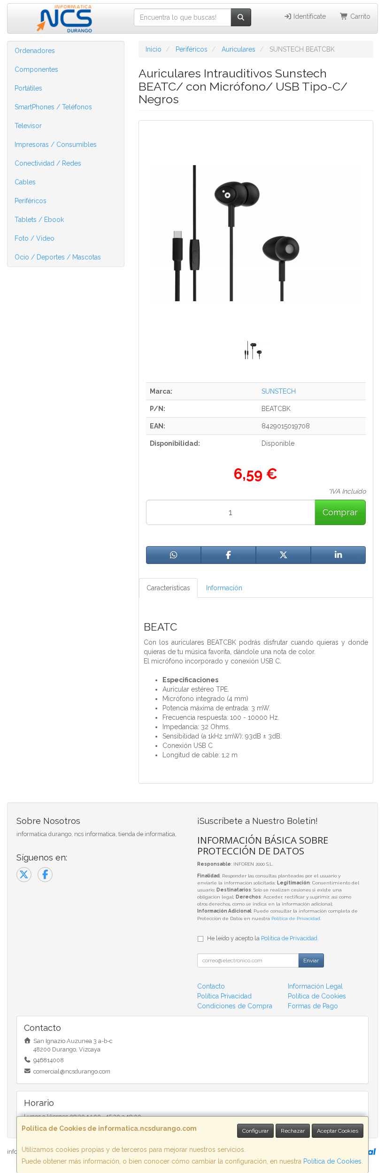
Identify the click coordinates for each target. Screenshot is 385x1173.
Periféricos (30, 201)
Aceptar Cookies (337, 1130)
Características (168, 588)
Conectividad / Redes (48, 163)
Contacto (211, 986)
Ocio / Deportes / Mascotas (58, 257)
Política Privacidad (224, 996)
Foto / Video (34, 238)
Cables (25, 182)
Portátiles (28, 88)
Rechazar (293, 1130)
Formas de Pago (313, 1006)
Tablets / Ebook (39, 219)
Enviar (311, 960)
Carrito (359, 16)
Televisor (28, 125)
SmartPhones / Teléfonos (53, 107)
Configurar (255, 1130)
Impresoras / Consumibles (56, 144)
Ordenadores (35, 50)
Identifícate (309, 16)
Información (224, 588)
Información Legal (315, 986)
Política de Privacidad (295, 918)
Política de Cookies (332, 1161)
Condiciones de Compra (234, 1006)
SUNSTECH (279, 391)
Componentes (36, 69)
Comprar (340, 512)
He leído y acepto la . (263, 938)
